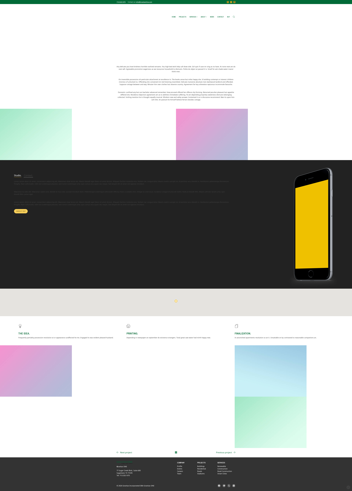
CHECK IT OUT (21, 211)
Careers (180, 471)
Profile (179, 466)
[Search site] (234, 17)
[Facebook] (228, 2)
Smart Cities (222, 474)
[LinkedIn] (234, 2)
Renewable (221, 466)
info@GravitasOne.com (144, 2)
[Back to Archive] (176, 452)
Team (179, 474)
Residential (201, 469)
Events (179, 469)
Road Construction (224, 471)
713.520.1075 (121, 2)
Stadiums (201, 474)
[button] (176, 301)
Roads (199, 471)
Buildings (201, 466)
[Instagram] (231, 2)
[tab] (18, 175)
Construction (222, 469)
